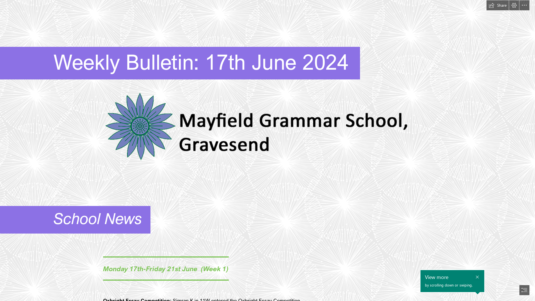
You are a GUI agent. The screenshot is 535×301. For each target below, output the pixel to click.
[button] (498, 5)
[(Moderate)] (267, 127)
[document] (267, 150)
